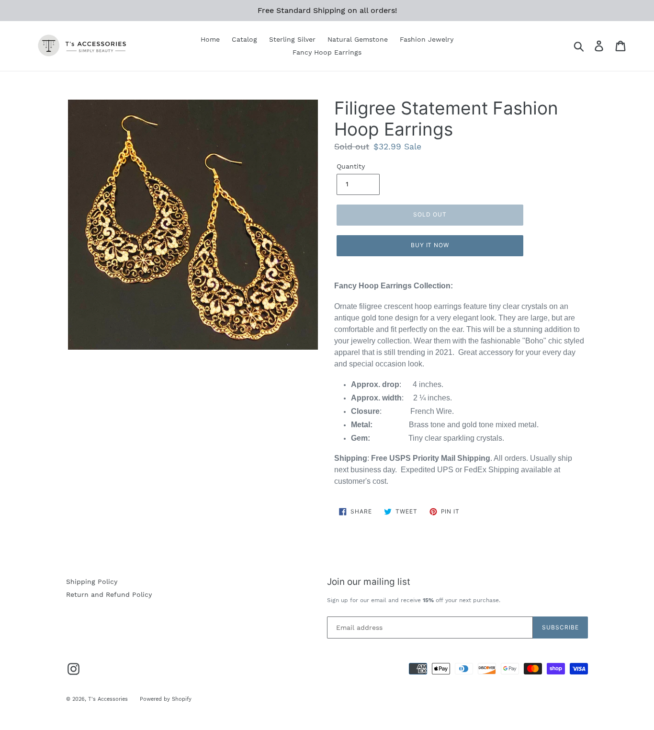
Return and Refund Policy (109, 594)
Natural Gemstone (357, 39)
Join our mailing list (368, 582)
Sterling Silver (292, 39)
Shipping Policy (91, 581)
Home (210, 39)
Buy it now (430, 245)
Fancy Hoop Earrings (327, 52)
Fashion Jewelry (426, 39)
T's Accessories (108, 699)
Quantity (351, 166)
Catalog (244, 39)
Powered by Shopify (166, 699)
